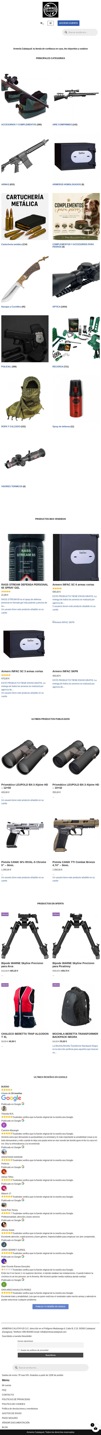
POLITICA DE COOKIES (13, 1404)
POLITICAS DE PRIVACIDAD (16, 1399)
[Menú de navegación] (50, 23)
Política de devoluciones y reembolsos (20, 1409)
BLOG (5, 1427)
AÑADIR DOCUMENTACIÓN (16, 1423)
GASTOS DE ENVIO (11, 1413)
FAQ (4, 1390)
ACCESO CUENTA (68, 23)
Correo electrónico (25, 1341)
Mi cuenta (6, 1385)
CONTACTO (8, 1395)
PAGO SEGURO (10, 1418)
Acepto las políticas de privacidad (34, 1350)
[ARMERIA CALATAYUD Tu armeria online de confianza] (50, 10)
